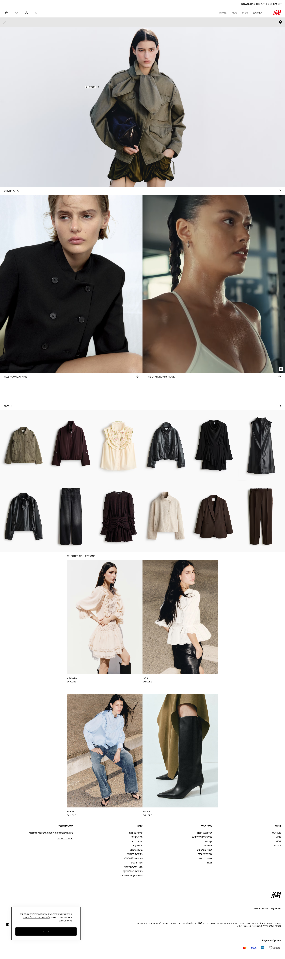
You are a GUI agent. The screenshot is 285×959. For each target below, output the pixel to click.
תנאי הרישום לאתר (133, 867)
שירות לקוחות (135, 833)
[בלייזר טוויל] (214, 516)
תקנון (209, 862)
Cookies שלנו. (65, 920)
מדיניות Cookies (133, 858)
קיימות (208, 841)
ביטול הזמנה (136, 850)
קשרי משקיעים (204, 850)
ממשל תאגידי (205, 854)
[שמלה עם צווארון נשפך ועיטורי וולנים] (214, 445)
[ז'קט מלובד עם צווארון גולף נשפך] (166, 516)
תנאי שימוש (136, 862)
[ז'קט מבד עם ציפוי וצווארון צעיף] (24, 516)
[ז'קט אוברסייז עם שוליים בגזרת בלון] (166, 445)
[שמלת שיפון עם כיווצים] (118, 516)
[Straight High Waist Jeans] (71, 516)
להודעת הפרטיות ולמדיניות (36, 917)
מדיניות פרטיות (134, 854)
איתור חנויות (136, 841)
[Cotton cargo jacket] (24, 445)
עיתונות (208, 845)
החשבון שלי (136, 837)
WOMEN (257, 12)
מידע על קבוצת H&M (201, 837)
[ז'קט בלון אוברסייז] (71, 445)
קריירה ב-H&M (204, 833)
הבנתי (46, 931)
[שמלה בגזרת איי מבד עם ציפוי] (261, 445)
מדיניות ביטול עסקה (132, 871)
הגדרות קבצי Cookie (131, 875)
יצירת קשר (137, 845)
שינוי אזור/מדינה (260, 908)
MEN (245, 12)
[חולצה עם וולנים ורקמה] (118, 445)
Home (222, 12)
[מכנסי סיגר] (261, 516)
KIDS (234, 12)
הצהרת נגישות (205, 858)
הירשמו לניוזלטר (65, 838)
